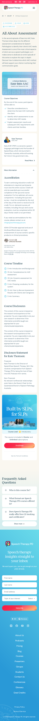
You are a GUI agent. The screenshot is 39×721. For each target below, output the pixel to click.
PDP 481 (11, 254)
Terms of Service (19, 711)
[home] (13, 8)
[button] (34, 8)
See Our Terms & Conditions (19, 456)
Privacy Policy (19, 707)
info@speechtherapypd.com (14, 223)
